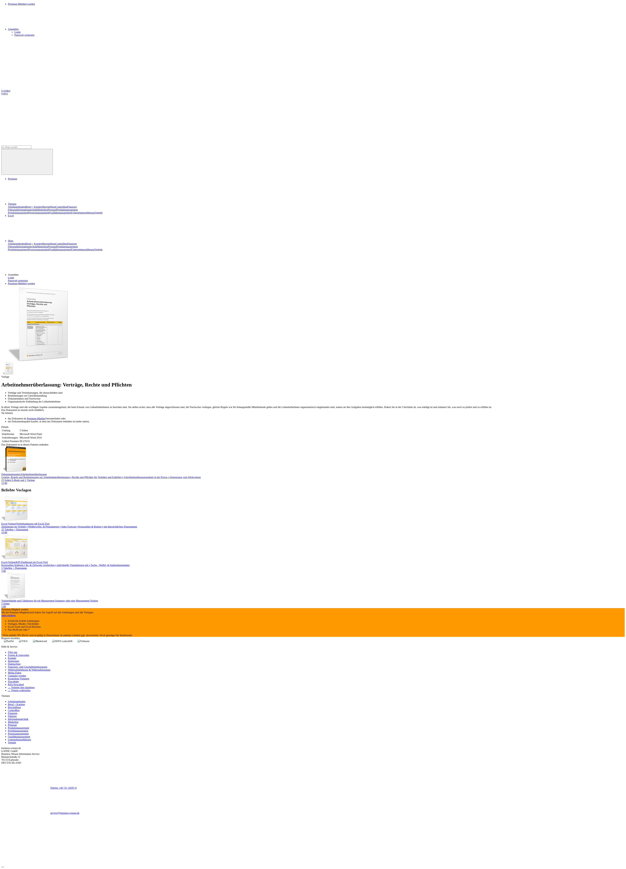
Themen (12, 204)
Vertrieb (98, 212)
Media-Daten (14, 672)
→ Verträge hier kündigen (21, 687)
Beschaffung (49, 206)
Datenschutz (14, 664)
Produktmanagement (67, 209)
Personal (52, 209)
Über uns (12, 652)
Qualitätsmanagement (60, 212)
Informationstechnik (27, 209)
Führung (12, 209)
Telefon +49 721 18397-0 (63, 787)
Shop (10, 240)
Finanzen (72, 206)
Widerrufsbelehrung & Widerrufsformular (29, 669)
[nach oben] (2, 867)
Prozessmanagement (38, 212)
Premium (12, 178)
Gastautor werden (17, 675)
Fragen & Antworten (18, 655)
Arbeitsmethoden (16, 206)
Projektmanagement (18, 212)
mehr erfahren (8, 615)
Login (17, 32)
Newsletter (13, 681)
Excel (11, 215)
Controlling (61, 206)
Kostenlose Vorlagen (18, 678)
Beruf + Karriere (34, 206)
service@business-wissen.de (64, 813)
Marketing (42, 209)
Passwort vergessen (24, 35)
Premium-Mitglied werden (21, 283)
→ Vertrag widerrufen (19, 690)
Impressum (13, 661)
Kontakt (12, 658)
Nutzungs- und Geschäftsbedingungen (27, 666)
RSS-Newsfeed (16, 684)
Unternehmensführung (82, 212)
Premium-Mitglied (36, 418)
